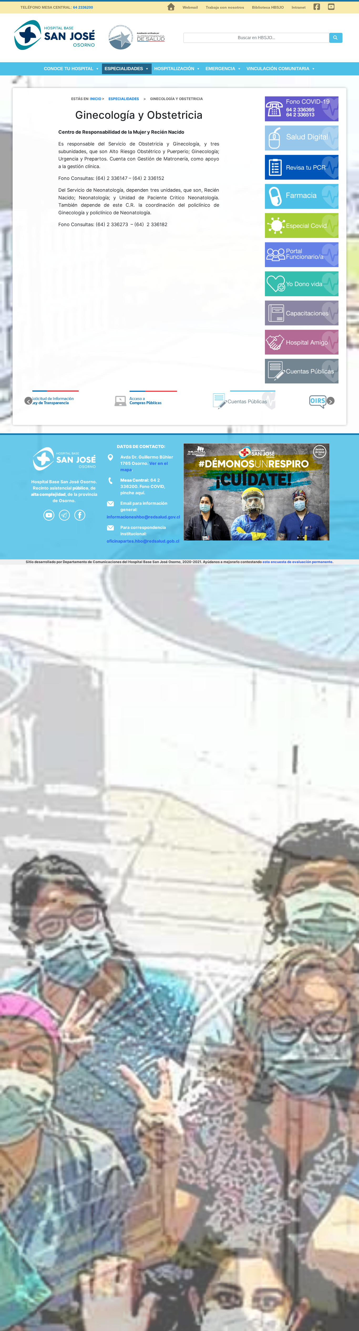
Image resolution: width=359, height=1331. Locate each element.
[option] (81, 401)
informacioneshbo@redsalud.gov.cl (143, 516)
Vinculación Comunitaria (278, 68)
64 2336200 (83, 7)
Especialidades (124, 68)
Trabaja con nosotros (225, 7)
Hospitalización (174, 68)
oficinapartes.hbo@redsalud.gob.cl (143, 541)
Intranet (299, 7)
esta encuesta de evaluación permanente (297, 562)
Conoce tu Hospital (68, 68)
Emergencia (220, 68)
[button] (28, 401)
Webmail (190, 7)
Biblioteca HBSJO (268, 7)
